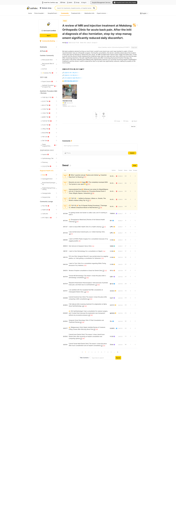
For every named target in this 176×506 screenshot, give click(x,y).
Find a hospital (39, 13)
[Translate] (134, 25)
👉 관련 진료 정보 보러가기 (70, 81)
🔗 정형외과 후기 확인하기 (70, 72)
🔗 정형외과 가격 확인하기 (70, 75)
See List (133, 126)
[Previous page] (82, 352)
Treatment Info (75, 13)
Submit (132, 153)
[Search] (93, 8)
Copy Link (134, 47)
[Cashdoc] (32, 8)
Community (65, 13)
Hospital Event (52, 13)
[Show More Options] (137, 25)
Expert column (101, 13)
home (30, 13)
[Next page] (117, 352)
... (114, 352)
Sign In (48, 35)
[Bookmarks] (70, 165)
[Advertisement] (100, 134)
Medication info (89, 13)
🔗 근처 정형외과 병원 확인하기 (71, 78)
